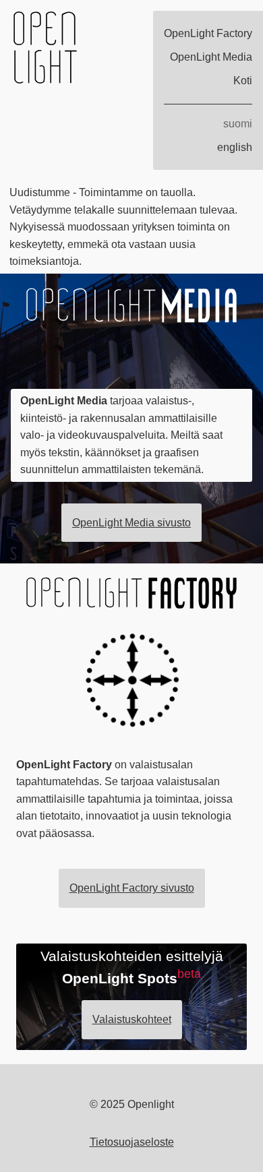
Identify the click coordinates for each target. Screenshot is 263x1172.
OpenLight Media (211, 57)
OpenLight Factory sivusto (131, 888)
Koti (242, 80)
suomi (237, 123)
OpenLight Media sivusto (131, 522)
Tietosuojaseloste (132, 1142)
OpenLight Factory (208, 33)
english (234, 147)
